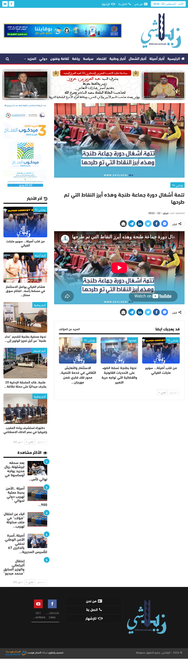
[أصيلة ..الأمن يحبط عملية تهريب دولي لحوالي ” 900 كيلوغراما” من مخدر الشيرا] (37, 494)
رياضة (76, 59)
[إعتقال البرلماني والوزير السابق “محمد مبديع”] (37, 566)
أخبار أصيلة (156, 59)
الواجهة (132, 340)
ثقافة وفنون (59, 59)
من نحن (138, 3)
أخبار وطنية (117, 59)
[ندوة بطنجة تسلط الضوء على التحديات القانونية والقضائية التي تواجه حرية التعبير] (119, 350)
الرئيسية (173, 59)
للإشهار (106, 3)
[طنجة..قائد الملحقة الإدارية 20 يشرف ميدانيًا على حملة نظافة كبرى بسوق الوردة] (25, 363)
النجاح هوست (33, 652)
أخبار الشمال (137, 59)
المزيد (31, 59)
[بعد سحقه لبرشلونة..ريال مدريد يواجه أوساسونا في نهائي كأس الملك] (37, 468)
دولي (43, 59)
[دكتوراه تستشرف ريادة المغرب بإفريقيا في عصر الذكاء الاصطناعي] (25, 409)
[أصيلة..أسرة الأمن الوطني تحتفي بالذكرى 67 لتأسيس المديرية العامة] (37, 541)
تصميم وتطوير (55, 652)
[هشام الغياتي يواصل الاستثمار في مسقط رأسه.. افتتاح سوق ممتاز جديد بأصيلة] (25, 267)
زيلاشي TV (177, 184)
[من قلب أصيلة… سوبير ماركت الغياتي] (161, 350)
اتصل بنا (123, 3)
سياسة (88, 59)
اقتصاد (101, 59)
